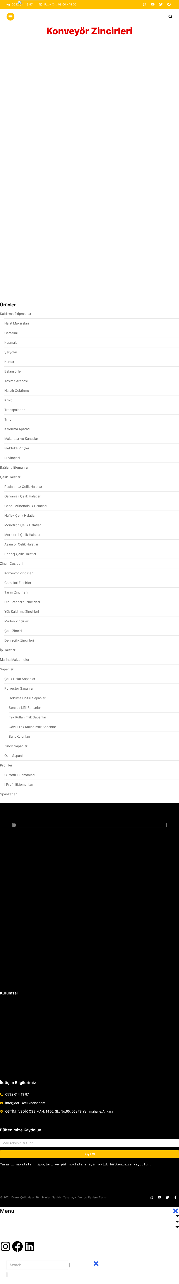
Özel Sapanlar (15, 756)
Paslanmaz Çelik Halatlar (23, 487)
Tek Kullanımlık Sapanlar (27, 717)
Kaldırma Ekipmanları (16, 314)
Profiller (6, 765)
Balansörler (13, 371)
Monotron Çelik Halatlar (22, 525)
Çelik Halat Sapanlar (19, 679)
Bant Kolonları (19, 736)
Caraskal (11, 333)
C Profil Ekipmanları (19, 775)
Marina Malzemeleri (15, 660)
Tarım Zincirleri (16, 592)
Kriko (8, 400)
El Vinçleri (12, 458)
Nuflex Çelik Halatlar (20, 515)
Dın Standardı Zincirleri (22, 602)
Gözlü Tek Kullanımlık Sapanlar (32, 727)
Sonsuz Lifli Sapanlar (25, 708)
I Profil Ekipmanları (18, 784)
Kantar (9, 362)
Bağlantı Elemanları (14, 467)
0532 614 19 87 (17, 1094)
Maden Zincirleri (16, 621)
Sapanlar (7, 669)
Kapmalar (11, 342)
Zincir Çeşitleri (11, 563)
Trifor (8, 419)
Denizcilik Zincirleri (19, 640)
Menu (7, 1211)
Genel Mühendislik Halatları (25, 506)
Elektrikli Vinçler (16, 448)
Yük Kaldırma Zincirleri (21, 611)
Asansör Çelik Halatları (21, 544)
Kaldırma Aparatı (17, 429)
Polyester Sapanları (19, 688)
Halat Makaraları (16, 323)
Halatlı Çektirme (16, 390)
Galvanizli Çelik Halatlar (22, 496)
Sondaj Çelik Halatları (20, 554)
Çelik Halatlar (10, 477)
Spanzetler (8, 794)
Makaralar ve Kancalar (21, 439)
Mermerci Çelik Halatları (22, 535)
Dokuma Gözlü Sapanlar (27, 698)
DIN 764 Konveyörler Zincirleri (117, 136)
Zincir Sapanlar (16, 746)
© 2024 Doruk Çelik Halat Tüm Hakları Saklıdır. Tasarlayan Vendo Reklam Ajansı (53, 1197)
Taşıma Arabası (16, 381)
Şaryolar (10, 352)
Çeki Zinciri (13, 631)
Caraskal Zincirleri (18, 583)
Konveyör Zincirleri (19, 573)
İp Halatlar (7, 650)
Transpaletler (14, 410)
